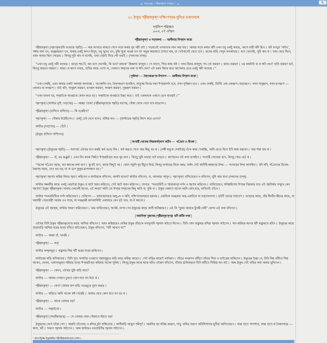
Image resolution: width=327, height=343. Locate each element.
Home (148, 3)
